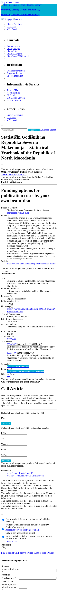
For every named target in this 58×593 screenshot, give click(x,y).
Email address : (9, 578)
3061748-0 (11, 339)
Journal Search (13, 46)
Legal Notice (40, 553)
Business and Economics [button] (18, 366)
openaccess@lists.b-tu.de (18, 213)
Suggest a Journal (14, 73)
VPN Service (13, 29)
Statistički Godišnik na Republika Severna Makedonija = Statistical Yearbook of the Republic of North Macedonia (28, 147)
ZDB (9, 376)
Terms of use (11, 541)
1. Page (4, 455)
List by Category (14, 53)
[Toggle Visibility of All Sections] (2, 164)
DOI (3, 418)
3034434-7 (12, 344)
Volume (4, 444)
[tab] (29, 172)
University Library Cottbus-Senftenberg (20, 9)
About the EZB (14, 93)
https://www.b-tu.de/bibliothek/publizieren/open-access (31, 263)
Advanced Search (48, 130)
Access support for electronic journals (22, 530)
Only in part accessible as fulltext (20, 533)
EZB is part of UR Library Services (17, 553)
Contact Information (16, 70)
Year (3, 438)
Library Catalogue (15, 24)
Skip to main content (10, 2)
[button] (21, 172)
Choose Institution (15, 76)
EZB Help (11, 95)
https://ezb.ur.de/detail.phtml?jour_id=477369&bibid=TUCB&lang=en (25, 474)
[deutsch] (17, 19)
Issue (3, 449)
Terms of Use (13, 90)
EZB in (14, 100)
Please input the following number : (9, 587)
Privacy (50, 553)
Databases (11, 26)
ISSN (3, 433)
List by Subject (13, 48)
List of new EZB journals (18, 56)
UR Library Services (16, 98)
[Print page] (7, 19)
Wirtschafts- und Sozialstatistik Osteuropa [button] (25, 371)
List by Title (12, 51)
